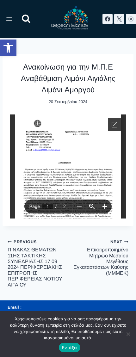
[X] (119, 19)
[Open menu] (9, 19)
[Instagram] (131, 19)
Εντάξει (69, 347)
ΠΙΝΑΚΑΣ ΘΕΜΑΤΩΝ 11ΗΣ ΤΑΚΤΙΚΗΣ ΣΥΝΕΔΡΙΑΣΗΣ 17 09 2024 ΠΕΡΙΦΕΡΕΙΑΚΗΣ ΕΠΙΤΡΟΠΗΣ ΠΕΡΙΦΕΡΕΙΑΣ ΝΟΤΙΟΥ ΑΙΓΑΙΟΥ (35, 263)
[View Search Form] (26, 19)
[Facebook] (107, 19)
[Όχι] (128, 334)
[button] (8, 48)
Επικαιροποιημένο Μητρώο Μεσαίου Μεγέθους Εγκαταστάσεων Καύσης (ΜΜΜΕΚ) (100, 257)
